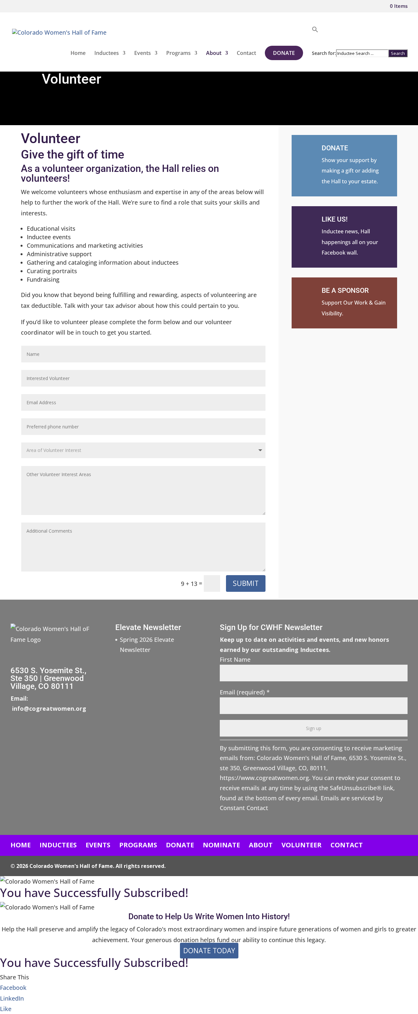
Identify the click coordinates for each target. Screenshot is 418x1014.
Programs (178, 54)
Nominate (221, 844)
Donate (284, 53)
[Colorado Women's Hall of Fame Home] (59, 40)
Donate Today (209, 950)
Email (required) (245, 692)
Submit (246, 583)
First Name (235, 659)
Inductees (106, 54)
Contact (246, 54)
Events (142, 54)
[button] (360, 37)
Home (78, 54)
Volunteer (301, 844)
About (213, 54)
